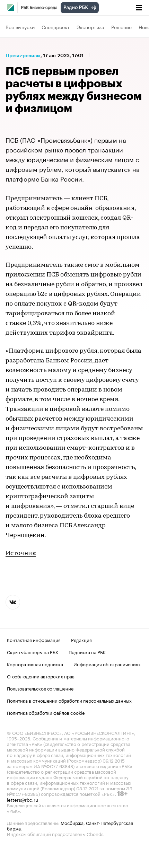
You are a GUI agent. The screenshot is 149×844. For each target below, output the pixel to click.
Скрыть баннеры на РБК (32, 651)
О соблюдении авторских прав (40, 675)
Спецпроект (56, 26)
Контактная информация (34, 639)
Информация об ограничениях (107, 663)
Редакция (81, 639)
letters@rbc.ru (22, 799)
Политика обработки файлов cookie (46, 712)
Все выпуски (20, 26)
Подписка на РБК (87, 651)
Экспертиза (90, 26)
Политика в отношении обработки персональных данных (69, 700)
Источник (21, 554)
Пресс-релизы (23, 55)
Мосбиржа (72, 822)
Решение (121, 26)
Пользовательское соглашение (40, 688)
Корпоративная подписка (35, 663)
